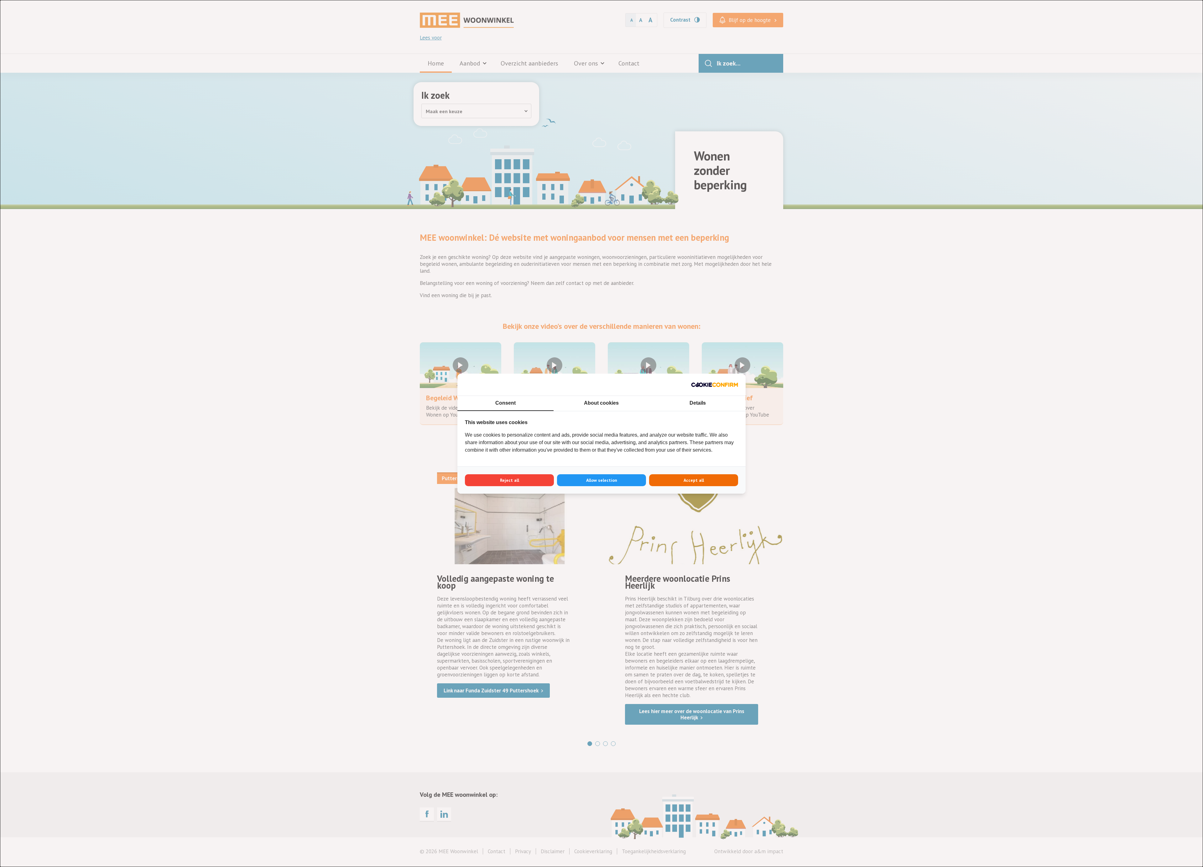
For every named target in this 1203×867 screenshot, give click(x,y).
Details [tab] (698, 403)
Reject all (509, 480)
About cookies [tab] (601, 403)
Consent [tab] (505, 403)
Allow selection (601, 480)
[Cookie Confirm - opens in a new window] (714, 384)
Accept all (694, 480)
